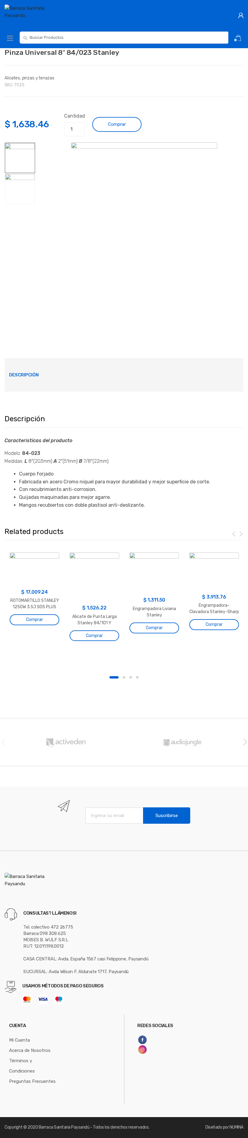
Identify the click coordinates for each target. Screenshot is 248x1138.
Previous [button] (3, 742)
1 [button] (114, 677)
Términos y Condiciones (22, 1066)
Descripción (24, 375)
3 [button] (130, 677)
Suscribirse (166, 815)
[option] (144, 238)
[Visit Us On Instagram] (156, 1049)
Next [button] (245, 742)
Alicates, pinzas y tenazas (29, 78)
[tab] (24, 375)
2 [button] (124, 677)
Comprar (117, 124)
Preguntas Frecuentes (32, 1081)
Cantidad (74, 116)
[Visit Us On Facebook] (156, 1040)
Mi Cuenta (19, 1040)
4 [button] (137, 677)
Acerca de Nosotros (30, 1050)
